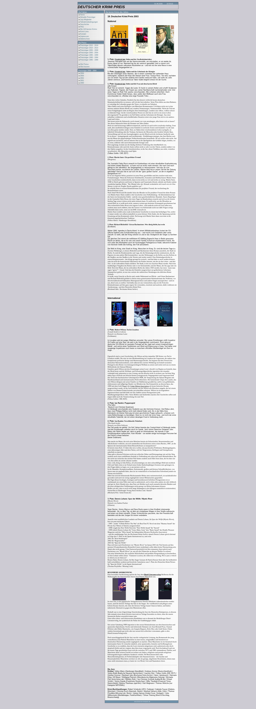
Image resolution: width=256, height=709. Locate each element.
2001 (81, 80)
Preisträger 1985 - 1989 (88, 60)
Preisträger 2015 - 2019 (88, 45)
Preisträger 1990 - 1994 (88, 57)
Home (82, 15)
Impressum (84, 36)
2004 (81, 73)
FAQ (81, 27)
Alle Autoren (84, 67)
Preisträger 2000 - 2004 (88, 53)
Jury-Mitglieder (85, 20)
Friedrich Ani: (120, 59)
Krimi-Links (84, 32)
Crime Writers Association (139, 386)
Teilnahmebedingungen (88, 22)
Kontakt (82, 34)
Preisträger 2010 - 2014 (88, 48)
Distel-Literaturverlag (152, 575)
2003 (81, 76)
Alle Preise (84, 64)
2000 (81, 83)
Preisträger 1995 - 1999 (88, 55)
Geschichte (84, 24)
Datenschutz (84, 39)
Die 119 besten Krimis (88, 29)
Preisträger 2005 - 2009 (88, 50)
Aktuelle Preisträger (87, 17)
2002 (81, 78)
